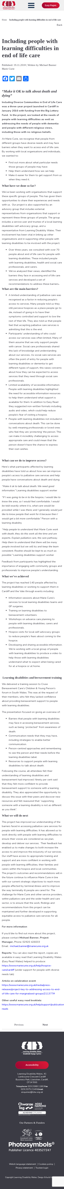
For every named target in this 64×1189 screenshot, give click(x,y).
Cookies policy (45, 1164)
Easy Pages (50, 5)
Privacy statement (24, 1167)
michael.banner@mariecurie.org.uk (29, 946)
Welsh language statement (22, 1164)
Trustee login (41, 1167)
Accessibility (32, 1065)
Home (4, 20)
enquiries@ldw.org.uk (32, 1092)
